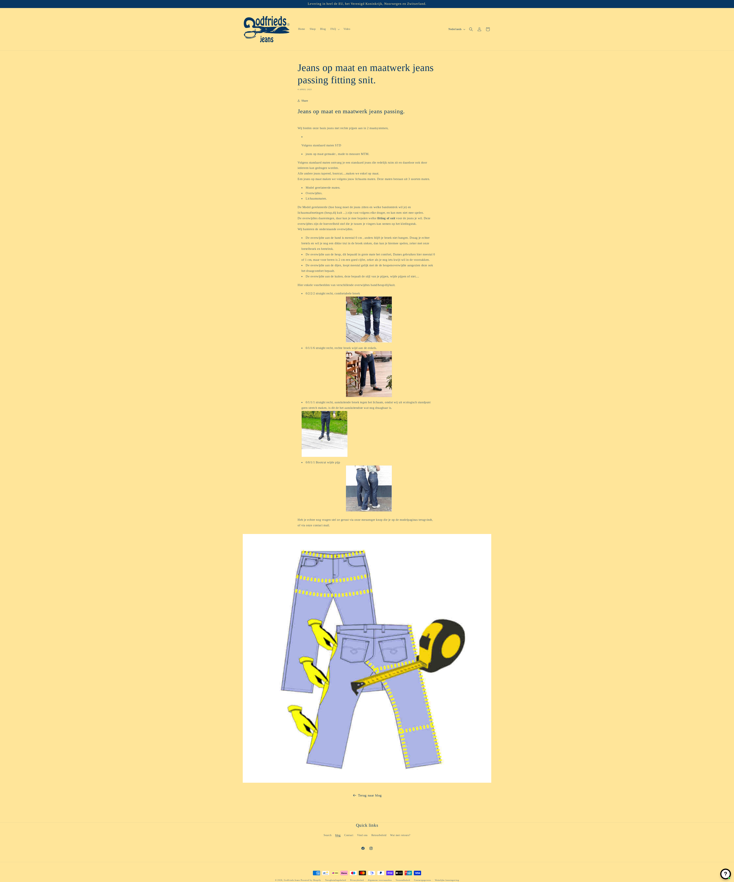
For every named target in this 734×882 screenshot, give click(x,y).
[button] (334, 29)
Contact (348, 835)
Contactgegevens (422, 880)
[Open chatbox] (725, 874)
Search (328, 835)
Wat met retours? (400, 835)
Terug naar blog (370, 795)
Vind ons (362, 835)
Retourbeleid (378, 835)
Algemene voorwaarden (380, 880)
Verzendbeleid (403, 880)
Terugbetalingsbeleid (335, 880)
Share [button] (304, 100)
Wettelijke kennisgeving (447, 880)
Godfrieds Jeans (292, 880)
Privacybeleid (357, 880)
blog (337, 835)
